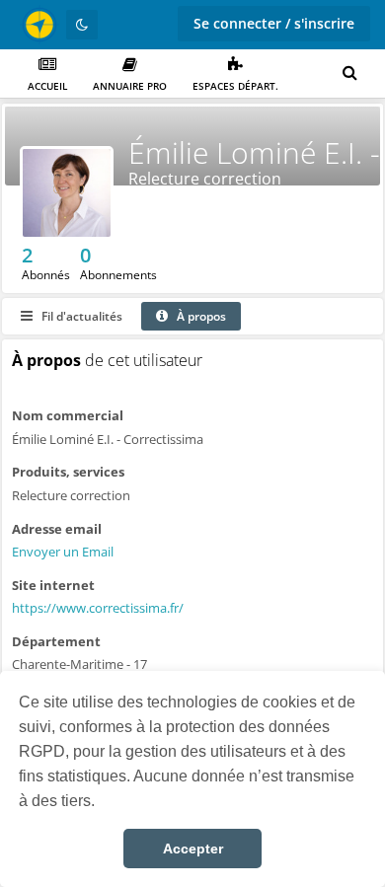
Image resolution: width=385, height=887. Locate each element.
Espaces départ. (235, 86)
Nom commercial (67, 415)
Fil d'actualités (80, 316)
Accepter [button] (193, 848)
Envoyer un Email (63, 551)
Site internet (53, 585)
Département (56, 641)
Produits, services (68, 471)
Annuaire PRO (130, 86)
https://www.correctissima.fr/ (98, 608)
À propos (200, 316)
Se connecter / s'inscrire (273, 23)
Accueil (47, 86)
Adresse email (57, 529)
